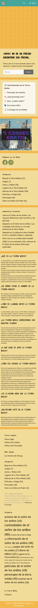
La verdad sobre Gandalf (23, 238)
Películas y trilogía (9, 194)
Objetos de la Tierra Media (21, 563)
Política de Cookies (12, 442)
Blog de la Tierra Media (11, 178)
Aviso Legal (9, 439)
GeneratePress (19, 606)
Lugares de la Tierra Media (12, 188)
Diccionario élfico (14, 105)
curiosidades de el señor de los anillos (18, 529)
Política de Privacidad (13, 446)
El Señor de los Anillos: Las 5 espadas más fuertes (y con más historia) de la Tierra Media (18, 226)
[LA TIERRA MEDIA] (3, 3)
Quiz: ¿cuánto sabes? (15, 101)
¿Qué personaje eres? (15, 97)
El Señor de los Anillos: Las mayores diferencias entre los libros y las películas (18, 218)
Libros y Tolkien (8, 185)
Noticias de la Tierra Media (13, 191)
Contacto (8, 595)
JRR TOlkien (9, 547)
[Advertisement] (19, 26)
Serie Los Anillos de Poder (12, 201)
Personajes (6, 198)
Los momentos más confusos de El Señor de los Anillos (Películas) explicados (19, 244)
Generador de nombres (16, 93)
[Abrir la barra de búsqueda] (24, 3)
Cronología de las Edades (17, 110)
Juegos (5, 182)
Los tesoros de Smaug (13, 456)
